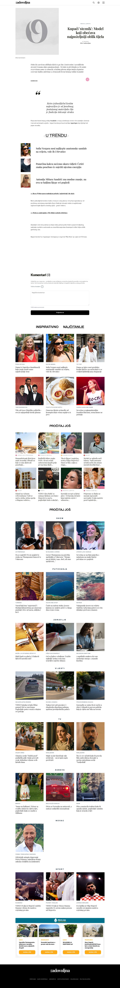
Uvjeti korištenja (42, 979)
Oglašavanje (74, 979)
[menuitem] (98, 2)
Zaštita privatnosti (63, 979)
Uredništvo (52, 979)
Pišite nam (33, 979)
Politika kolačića (85, 979)
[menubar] (99, 2)
